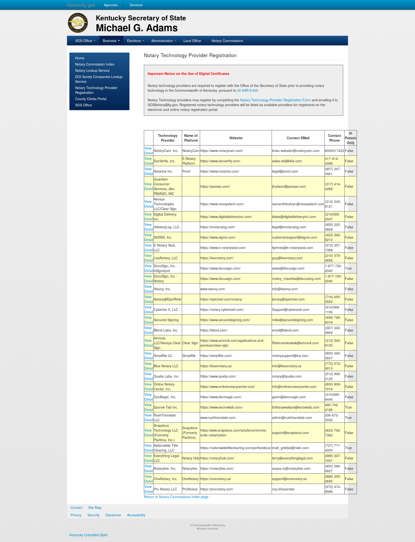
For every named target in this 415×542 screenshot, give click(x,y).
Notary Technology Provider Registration (96, 90)
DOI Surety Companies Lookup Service (98, 79)
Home (79, 57)
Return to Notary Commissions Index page (176, 496)
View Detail (148, 150)
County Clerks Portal (90, 98)
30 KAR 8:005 (247, 90)
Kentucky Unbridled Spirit (88, 534)
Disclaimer (113, 514)
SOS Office (84, 40)
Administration (162, 40)
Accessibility (136, 514)
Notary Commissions (227, 40)
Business (110, 40)
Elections (134, 40)
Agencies (111, 4)
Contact (76, 507)
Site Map (95, 507)
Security (93, 514)
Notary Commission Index (94, 64)
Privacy (76, 514)
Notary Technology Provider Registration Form (275, 99)
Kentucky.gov (81, 4)
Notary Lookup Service (92, 70)
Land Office (192, 40)
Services (136, 4)
